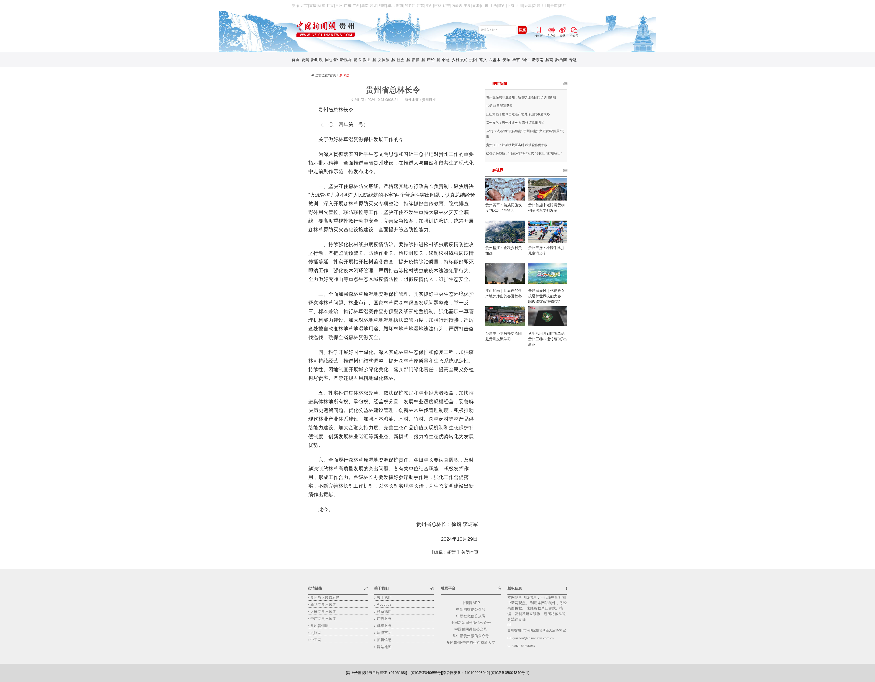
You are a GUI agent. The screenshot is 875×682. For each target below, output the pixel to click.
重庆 (313, 6)
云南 (554, 6)
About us (384, 604)
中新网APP (471, 603)
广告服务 (384, 618)
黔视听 (346, 60)
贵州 (338, 6)
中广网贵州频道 (323, 618)
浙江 (562, 6)
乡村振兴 (459, 60)
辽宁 (446, 6)
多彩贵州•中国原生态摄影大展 (470, 642)
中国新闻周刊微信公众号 (471, 623)
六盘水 (494, 60)
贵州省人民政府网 (325, 597)
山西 (493, 6)
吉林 (437, 6)
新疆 (536, 6)
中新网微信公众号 (470, 609)
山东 (484, 6)
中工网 (315, 640)
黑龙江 (409, 6)
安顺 (506, 60)
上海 (510, 6)
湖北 (390, 6)
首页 (295, 60)
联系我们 (384, 611)
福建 (321, 6)
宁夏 (467, 6)
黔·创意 (443, 60)
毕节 (516, 60)
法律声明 (384, 633)
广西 (356, 6)
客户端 (551, 29)
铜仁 (526, 60)
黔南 (549, 60)
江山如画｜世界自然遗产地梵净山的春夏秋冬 (518, 114)
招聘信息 (384, 640)
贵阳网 (315, 633)
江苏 (420, 6)
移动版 (538, 29)
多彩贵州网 (319, 626)
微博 (563, 29)
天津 (528, 6)
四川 (519, 6)
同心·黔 (331, 60)
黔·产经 (428, 60)
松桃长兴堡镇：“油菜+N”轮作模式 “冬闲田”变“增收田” (524, 153)
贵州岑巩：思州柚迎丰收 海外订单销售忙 (515, 122)
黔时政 (317, 60)
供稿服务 (384, 626)
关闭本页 (470, 552)
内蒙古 (456, 6)
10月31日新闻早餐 (499, 106)
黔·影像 (413, 60)
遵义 (483, 60)
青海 (476, 6)
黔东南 (537, 60)
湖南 (399, 6)
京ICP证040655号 (426, 673)
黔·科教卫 (362, 60)
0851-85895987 (523, 646)
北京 (304, 6)
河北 (373, 6)
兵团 (545, 6)
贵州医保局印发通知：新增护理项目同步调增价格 (521, 97)
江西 (429, 6)
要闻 (305, 60)
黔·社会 (397, 60)
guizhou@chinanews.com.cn (533, 638)
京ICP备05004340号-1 (510, 673)
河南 (382, 6)
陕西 (502, 6)
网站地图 (384, 647)
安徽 (295, 6)
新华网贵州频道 (323, 604)
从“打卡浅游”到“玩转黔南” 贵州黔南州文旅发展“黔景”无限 (525, 133)
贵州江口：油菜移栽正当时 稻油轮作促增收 (517, 145)
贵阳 (473, 60)
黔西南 (561, 60)
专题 (573, 60)
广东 (347, 6)
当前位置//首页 (325, 75)
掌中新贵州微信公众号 (471, 636)
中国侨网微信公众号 (470, 629)
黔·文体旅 (381, 60)
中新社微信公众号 (470, 616)
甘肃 (330, 6)
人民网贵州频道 (323, 611)
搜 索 (522, 30)
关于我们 (384, 597)
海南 (364, 6)
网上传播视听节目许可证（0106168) (376, 673)
